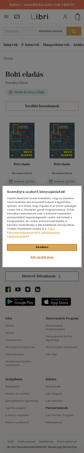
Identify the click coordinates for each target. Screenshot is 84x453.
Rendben (42, 247)
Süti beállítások (42, 257)
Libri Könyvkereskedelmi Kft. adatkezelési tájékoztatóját (33, 232)
